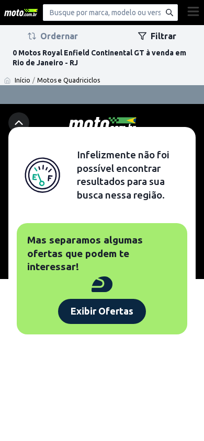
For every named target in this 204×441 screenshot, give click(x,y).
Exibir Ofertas (102, 311)
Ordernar (59, 36)
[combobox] (110, 12)
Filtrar (163, 36)
